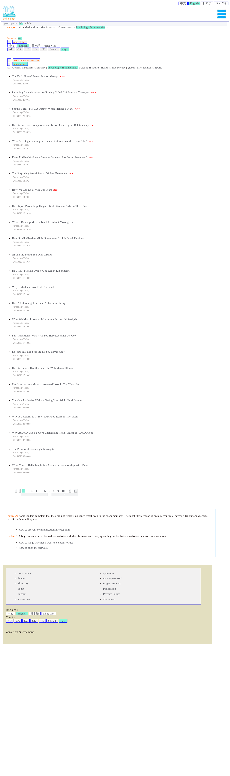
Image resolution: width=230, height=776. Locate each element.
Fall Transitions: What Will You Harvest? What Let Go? (44, 335)
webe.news (24, 573)
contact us (24, 599)
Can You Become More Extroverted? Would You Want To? (45, 384)
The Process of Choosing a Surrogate (33, 448)
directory (23, 583)
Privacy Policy (111, 593)
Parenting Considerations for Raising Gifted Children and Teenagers (51, 92)
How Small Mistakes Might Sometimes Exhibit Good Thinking (48, 238)
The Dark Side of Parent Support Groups (35, 76)
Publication (109, 588)
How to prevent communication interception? (44, 529)
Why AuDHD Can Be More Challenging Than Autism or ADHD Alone (52, 432)
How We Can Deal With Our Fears (32, 189)
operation (14, 24)
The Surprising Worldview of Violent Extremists (39, 173)
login (21, 588)
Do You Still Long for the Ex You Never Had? (38, 351)
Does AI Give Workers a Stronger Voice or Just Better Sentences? (49, 157)
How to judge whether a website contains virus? (46, 542)
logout (22, 593)
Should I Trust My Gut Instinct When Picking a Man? (42, 108)
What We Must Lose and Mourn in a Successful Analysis (44, 319)
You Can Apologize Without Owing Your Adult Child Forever (47, 400)
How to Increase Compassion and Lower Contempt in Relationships (50, 124)
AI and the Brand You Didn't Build (32, 254)
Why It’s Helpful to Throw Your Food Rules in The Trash (45, 416)
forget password (112, 583)
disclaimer (109, 599)
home (7, 24)
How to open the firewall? (33, 547)
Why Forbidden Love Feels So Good (33, 286)
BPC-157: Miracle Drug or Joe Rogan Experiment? (41, 270)
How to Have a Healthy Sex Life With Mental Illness (42, 367)
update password (112, 578)
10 (63, 491)
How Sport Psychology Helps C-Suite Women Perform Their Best (49, 205)
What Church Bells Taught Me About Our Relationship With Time (50, 465)
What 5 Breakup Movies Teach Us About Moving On (42, 222)
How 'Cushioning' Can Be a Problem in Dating (38, 303)
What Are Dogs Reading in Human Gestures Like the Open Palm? (49, 141)
